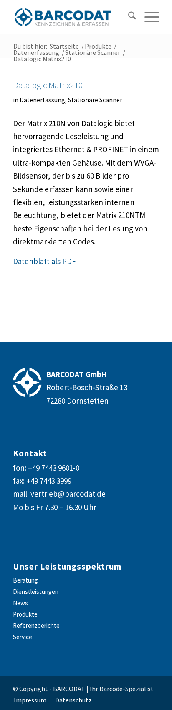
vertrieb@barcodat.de (68, 494)
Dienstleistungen (35, 592)
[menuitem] (126, 17)
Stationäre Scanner (95, 100)
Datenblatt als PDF (44, 261)
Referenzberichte (36, 626)
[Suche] (128, 17)
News (20, 603)
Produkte (25, 614)
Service (22, 637)
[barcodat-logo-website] (71, 17)
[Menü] (147, 17)
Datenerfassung (42, 100)
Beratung (25, 580)
